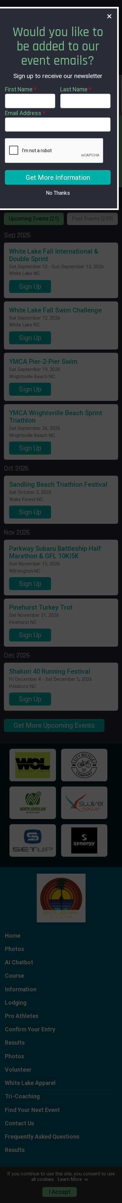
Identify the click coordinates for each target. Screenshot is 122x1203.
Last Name (75, 89)
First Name (20, 89)
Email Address (25, 113)
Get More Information (58, 177)
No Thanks (58, 193)
